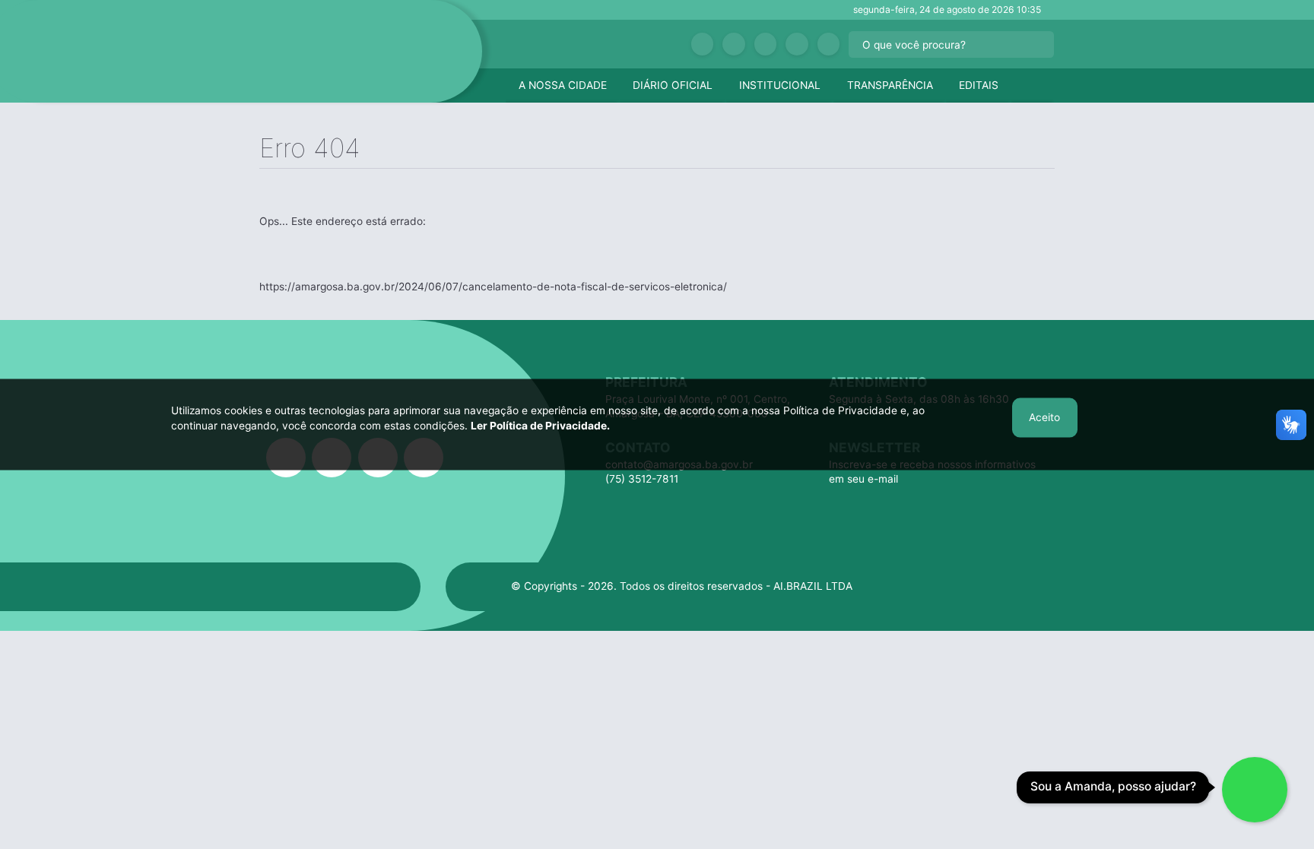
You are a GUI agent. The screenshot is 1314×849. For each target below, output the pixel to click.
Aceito (1044, 417)
